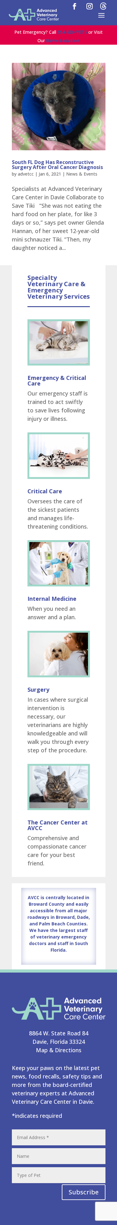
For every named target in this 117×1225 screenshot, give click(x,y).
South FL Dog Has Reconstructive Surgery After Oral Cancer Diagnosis (57, 165)
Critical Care (44, 491)
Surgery (38, 689)
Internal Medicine (51, 598)
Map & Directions (58, 1050)
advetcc (26, 174)
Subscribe (84, 1192)
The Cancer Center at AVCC (57, 825)
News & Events (81, 174)
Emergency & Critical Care (56, 380)
